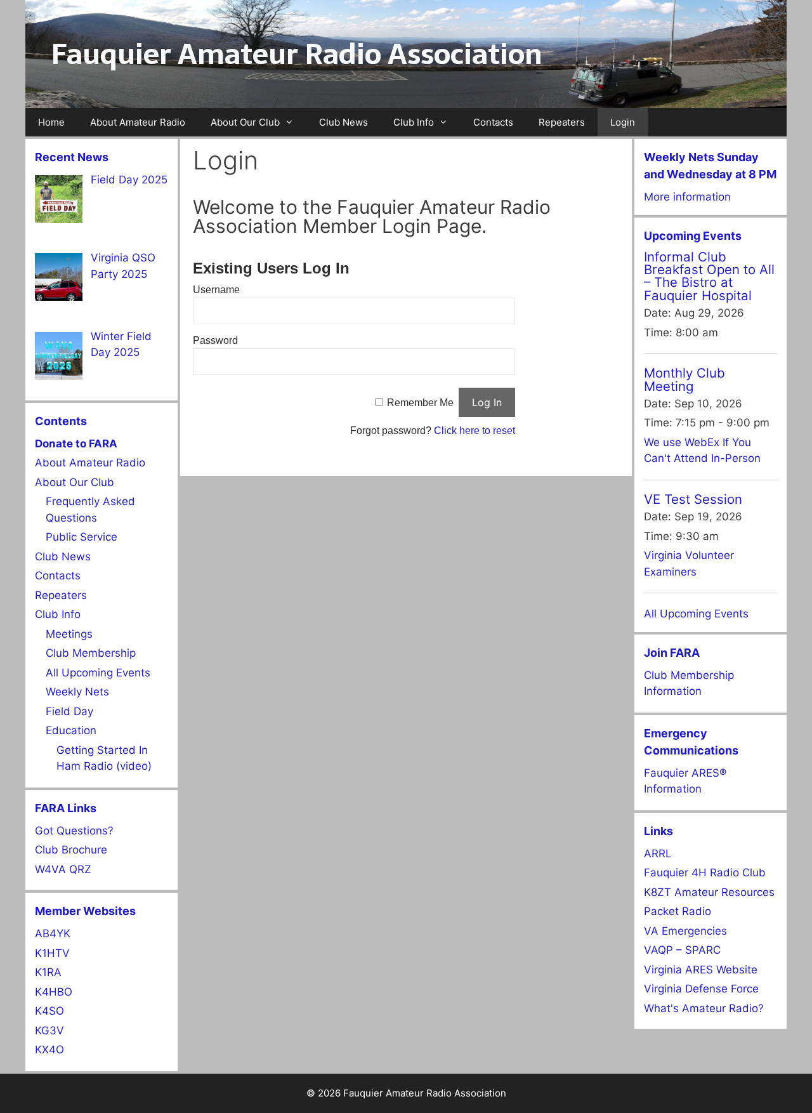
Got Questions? (74, 830)
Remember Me (420, 402)
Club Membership (91, 653)
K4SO (49, 1010)
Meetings (69, 634)
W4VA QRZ (63, 869)
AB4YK (52, 933)
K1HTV (52, 953)
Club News (343, 122)
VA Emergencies (685, 931)
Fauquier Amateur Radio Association (296, 53)
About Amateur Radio (137, 122)
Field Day (69, 711)
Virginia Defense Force (701, 988)
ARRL (658, 853)
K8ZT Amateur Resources (709, 892)
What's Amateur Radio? (704, 1008)
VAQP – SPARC (682, 950)
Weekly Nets (77, 691)
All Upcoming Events (98, 672)
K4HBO (53, 991)
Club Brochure (71, 849)
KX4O (49, 1049)
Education (71, 730)
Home (51, 122)
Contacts (493, 122)
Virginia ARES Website (700, 969)
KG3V (49, 1030)
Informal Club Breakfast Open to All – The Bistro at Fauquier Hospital (709, 276)
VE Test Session (693, 499)
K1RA (48, 972)
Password (215, 340)
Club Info (413, 122)
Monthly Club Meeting (684, 379)
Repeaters (562, 122)
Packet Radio (677, 911)
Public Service (81, 536)
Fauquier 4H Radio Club (705, 872)
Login (622, 122)
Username (216, 289)
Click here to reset (474, 430)
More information (687, 196)
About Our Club (245, 122)
